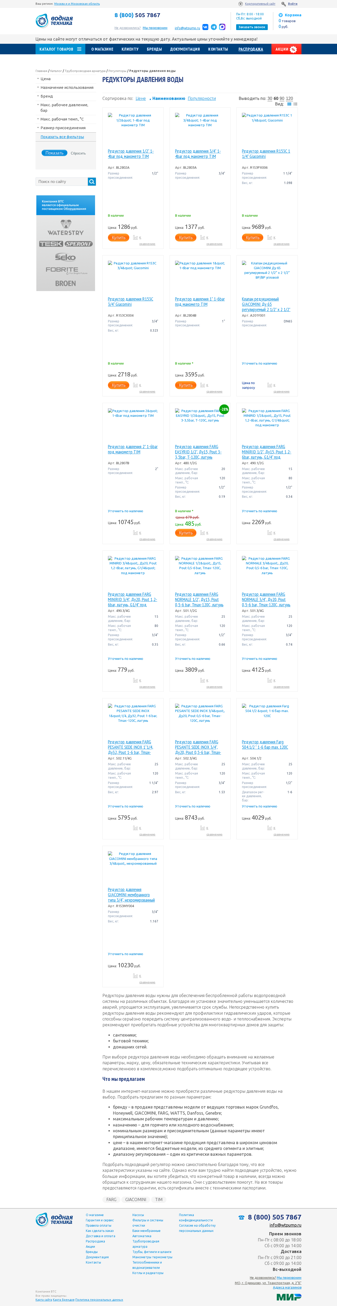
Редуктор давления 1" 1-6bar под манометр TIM (200, 301)
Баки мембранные (146, 1230)
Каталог (56, 70)
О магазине (102, 49)
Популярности (202, 98)
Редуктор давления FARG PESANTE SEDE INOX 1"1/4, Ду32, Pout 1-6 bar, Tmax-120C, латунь (130, 747)
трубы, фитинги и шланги (151, 1252)
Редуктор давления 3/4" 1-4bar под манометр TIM (198, 153)
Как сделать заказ (100, 1230)
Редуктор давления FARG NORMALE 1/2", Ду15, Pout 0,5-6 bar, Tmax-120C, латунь (199, 599)
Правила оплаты (98, 1225)
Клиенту (130, 49)
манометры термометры (152, 1257)
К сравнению (147, 240)
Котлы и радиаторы (147, 1273)
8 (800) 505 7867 (273, 1217)
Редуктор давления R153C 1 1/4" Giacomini (266, 153)
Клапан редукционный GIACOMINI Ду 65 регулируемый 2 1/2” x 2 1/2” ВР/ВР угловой (266, 304)
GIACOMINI (135, 1199)
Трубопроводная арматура (85, 70)
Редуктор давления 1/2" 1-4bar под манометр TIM (131, 153)
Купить (118, 237)
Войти (293, 3)
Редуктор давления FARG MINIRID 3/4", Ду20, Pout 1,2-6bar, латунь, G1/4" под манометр (132, 599)
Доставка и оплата (100, 1236)
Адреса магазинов (287, 1287)
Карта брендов (64, 1299)
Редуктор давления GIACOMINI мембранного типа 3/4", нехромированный (131, 895)
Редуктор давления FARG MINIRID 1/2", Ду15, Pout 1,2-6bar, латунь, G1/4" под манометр (266, 452)
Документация (185, 49)
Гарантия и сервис (100, 1220)
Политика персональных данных (99, 1299)
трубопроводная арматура (145, 1244)
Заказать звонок (252, 27)
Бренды (154, 49)
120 (289, 98)
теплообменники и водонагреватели (147, 1265)
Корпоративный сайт (260, 3)
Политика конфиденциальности (196, 1217)
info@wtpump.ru (187, 28)
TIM (158, 1199)
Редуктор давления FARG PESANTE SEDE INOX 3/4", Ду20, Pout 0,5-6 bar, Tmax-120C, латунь (198, 747)
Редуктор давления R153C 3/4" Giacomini (130, 301)
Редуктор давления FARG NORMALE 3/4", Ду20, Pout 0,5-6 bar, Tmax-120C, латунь (266, 599)
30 (269, 98)
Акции (282, 49)
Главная (41, 70)
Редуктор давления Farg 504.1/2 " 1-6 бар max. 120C (265, 744)
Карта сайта (44, 1299)
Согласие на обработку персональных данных (197, 1228)
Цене (141, 98)
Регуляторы (117, 70)
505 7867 (137, 15)
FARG (111, 1199)
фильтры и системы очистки (147, 1222)
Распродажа (251, 49)
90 (282, 98)
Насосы (138, 1215)
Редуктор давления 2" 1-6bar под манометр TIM (133, 449)
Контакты (218, 49)
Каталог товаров (56, 49)
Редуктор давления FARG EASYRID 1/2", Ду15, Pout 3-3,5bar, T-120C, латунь (198, 452)
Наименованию (167, 98)
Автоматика (141, 1236)
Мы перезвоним (289, 1277)
